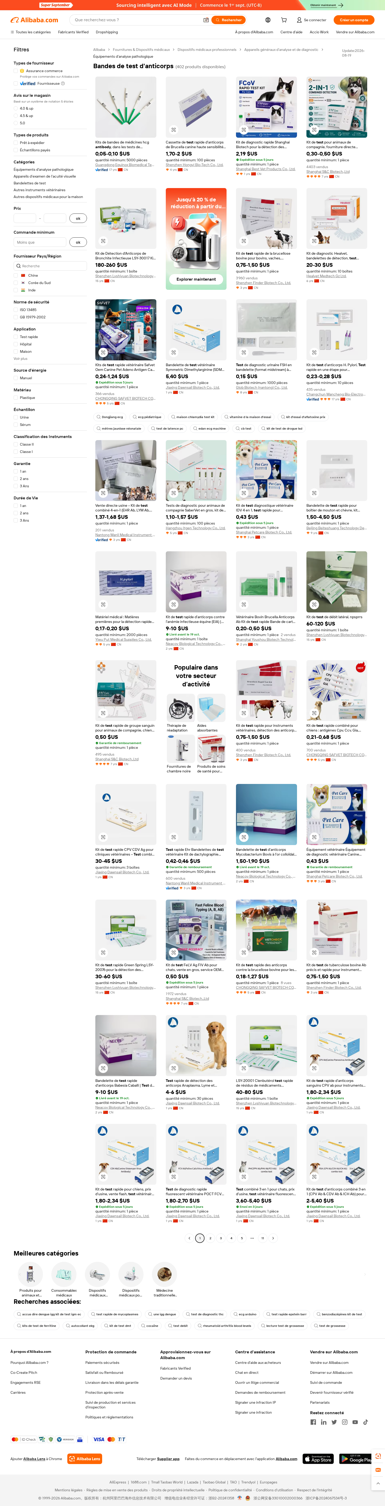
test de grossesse (332, 1326)
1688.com (139, 1482)
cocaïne (152, 1326)
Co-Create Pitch (23, 1372)
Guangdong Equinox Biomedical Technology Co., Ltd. (125, 165)
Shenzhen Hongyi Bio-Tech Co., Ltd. (194, 165)
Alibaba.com (286, 1459)
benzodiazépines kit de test (342, 1314)
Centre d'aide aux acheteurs (258, 1362)
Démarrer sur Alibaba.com (331, 1372)
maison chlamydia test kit (195, 417)
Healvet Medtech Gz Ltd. (326, 276)
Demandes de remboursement (260, 1392)
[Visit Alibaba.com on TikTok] (365, 1422)
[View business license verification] (239, 1498)
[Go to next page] (273, 1238)
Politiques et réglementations (109, 1417)
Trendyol (248, 1482)
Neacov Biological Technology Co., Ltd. (196, 644)
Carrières (18, 1392)
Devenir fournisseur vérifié (332, 1392)
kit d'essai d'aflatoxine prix (305, 417)
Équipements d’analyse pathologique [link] (123, 56)
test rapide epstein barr (289, 1314)
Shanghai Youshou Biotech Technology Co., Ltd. (266, 639)
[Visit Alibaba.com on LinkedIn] (324, 1422)
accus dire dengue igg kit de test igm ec (51, 1314)
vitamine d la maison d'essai (250, 417)
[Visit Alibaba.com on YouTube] (355, 1422)
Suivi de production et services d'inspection (110, 1404)
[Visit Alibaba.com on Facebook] (313, 1422)
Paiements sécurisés (102, 1362)
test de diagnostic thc (207, 1314)
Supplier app (168, 1459)
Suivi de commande (326, 1382)
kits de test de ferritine (39, 1326)
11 (262, 1238)
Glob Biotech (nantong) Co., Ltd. (262, 387)
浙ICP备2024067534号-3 (326, 1498)
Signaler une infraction (253, 1412)
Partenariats (320, 1402)
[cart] (285, 21)
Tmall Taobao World (167, 1482)
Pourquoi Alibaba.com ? (29, 1362)
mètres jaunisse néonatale (121, 428)
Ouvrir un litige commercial (257, 1382)
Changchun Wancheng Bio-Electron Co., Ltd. (336, 394)
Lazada (192, 1482)
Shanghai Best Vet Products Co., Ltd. (265, 169)
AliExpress (117, 1482)
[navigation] (50, 644)
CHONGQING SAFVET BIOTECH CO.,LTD (125, 398)
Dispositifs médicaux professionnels (207, 49)
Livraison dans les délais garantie (112, 1382)
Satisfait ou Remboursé (104, 1372)
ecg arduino (247, 1314)
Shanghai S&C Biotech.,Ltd (328, 171)
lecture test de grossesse (285, 1326)
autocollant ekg (82, 1326)
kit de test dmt (120, 1326)
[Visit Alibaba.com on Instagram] (345, 1422)
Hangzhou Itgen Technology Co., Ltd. (196, 528)
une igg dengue (164, 1314)
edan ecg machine (212, 428)
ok (78, 218)
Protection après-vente (104, 1392)
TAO (233, 1482)
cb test (246, 428)
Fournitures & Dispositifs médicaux (141, 49)
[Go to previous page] (189, 1238)
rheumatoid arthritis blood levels (227, 1326)
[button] (206, 20)
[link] (378, 1456)
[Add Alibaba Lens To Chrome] (84, 1459)
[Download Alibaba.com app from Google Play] (357, 1459)
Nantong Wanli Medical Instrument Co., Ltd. (125, 535)
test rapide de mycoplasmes (117, 1314)
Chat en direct (246, 1372)
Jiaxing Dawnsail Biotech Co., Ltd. (193, 387)
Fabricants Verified (175, 1368)
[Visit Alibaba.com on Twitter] (334, 1422)
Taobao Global (214, 1482)
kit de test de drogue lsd (284, 428)
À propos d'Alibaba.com (30, 1351)
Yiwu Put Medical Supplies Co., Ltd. (123, 639)
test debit (180, 1326)
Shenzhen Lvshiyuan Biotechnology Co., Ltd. (125, 276)
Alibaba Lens (34, 1459)
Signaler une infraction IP (255, 1402)
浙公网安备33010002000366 (278, 1498)
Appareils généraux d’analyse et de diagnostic (281, 49)
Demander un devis (176, 1378)
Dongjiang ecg (112, 417)
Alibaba (99, 49)
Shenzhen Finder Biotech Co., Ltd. (263, 283)
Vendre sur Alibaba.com (329, 1362)
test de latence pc (169, 428)
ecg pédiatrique (149, 417)
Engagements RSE (25, 1382)
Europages (268, 1482)
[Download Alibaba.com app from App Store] (318, 1459)
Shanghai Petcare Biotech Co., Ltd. (264, 532)
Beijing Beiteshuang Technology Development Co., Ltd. (336, 528)
